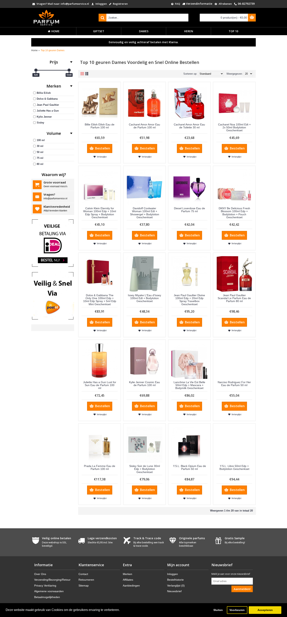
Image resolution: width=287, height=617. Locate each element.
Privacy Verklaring (45, 585)
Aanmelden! (242, 589)
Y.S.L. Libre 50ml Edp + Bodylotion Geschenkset (234, 467)
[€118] (69, 70)
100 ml (41, 140)
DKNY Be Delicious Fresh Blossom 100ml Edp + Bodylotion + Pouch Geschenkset (234, 213)
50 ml (40, 152)
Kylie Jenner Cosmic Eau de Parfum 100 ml (144, 384)
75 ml (40, 157)
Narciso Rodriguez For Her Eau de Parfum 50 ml (234, 384)
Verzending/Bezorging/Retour (52, 579)
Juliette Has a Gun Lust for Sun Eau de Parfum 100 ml (99, 385)
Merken (127, 574)
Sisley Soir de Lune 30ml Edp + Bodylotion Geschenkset (144, 469)
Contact (83, 574)
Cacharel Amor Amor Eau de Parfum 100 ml (144, 126)
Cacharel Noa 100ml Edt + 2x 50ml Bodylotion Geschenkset (234, 127)
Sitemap (83, 585)
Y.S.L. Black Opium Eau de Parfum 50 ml (189, 467)
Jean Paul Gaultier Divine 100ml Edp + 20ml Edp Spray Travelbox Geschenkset (189, 300)
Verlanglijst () (176, 585)
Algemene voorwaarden (49, 591)
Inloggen (172, 574)
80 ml (40, 164)
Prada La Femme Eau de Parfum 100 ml (99, 467)
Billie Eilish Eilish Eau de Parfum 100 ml (99, 126)
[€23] (35, 70)
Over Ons (40, 574)
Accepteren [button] (265, 610)
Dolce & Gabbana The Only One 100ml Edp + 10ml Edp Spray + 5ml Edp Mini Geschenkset (99, 300)
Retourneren (86, 579)
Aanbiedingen (131, 585)
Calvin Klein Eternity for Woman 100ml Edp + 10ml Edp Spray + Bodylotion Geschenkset (99, 213)
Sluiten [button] (218, 610)
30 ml (40, 146)
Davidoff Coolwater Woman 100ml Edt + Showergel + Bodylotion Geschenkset (144, 213)
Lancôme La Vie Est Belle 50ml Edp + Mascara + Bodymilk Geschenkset (189, 385)
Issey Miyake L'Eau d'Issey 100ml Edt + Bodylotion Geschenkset (144, 298)
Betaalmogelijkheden (47, 597)
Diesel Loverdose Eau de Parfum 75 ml (189, 210)
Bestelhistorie (175, 579)
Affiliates (128, 579)
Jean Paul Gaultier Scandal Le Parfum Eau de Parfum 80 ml (234, 298)
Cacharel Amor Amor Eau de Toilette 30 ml (189, 126)
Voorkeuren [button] (237, 610)
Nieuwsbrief (174, 591)
